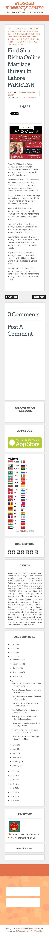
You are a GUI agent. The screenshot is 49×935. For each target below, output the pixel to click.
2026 (12, 644)
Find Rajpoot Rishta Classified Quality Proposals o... (24, 717)
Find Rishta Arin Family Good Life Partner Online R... (25, 711)
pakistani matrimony (32, 614)
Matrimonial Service (31, 596)
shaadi (16, 619)
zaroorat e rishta (27, 624)
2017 (12, 792)
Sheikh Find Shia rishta (19, 41)
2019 (12, 784)
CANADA (31, 573)
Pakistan (13, 599)
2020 (12, 780)
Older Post (39, 297)
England (17, 581)
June (15, 745)
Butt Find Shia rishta (19, 34)
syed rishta (36, 622)
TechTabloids (36, 931)
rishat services (14, 617)
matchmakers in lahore (29, 607)
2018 (12, 788)
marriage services (24, 604)
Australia (11, 573)
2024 (12, 652)
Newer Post (11, 297)
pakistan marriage (34, 612)
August (16, 676)
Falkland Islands (27, 581)
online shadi (20, 612)
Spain (32, 599)
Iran (21, 589)
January (16, 765)
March (15, 757)
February (17, 761)
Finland (20, 583)
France (27, 583)
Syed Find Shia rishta (22, 43)
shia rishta (12, 622)
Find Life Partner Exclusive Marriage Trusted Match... (26, 691)
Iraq (25, 589)
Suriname (38, 600)
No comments (30, 97)
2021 (12, 775)
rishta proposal (28, 617)
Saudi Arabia (25, 599)
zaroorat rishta (14, 624)
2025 (12, 648)
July (14, 680)
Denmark (38, 576)
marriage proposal (26, 602)
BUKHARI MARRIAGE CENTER (24, 5)
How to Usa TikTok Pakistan (18, 586)
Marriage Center (15, 593)
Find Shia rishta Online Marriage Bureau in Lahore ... (25, 704)
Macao (29, 588)
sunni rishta (24, 622)
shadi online (36, 619)
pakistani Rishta (14, 614)
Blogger (30, 848)
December (17, 659)
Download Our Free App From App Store (25, 578)
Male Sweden (24, 591)
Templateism (23, 931)
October (16, 668)
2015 (12, 800)
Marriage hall (13, 596)
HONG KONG (36, 583)
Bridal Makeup (21, 573)
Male (34, 589)
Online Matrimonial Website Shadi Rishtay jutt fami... (26, 724)
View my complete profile (21, 838)
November (17, 664)
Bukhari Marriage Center (24, 834)
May (15, 749)
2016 (12, 796)
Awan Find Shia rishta (26, 31)
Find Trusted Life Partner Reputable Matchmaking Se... (26, 684)
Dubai (10, 581)
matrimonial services (16, 609)
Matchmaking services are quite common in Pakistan (25, 731)
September (17, 672)
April (15, 753)
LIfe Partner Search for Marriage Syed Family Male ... (25, 737)
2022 (12, 771)
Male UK (37, 591)
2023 (12, 656)
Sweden (11, 602)
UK (16, 602)
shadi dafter (25, 619)
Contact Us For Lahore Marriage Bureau (25, 574)
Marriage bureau (34, 593)
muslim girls (32, 609)
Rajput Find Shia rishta (27, 39)
